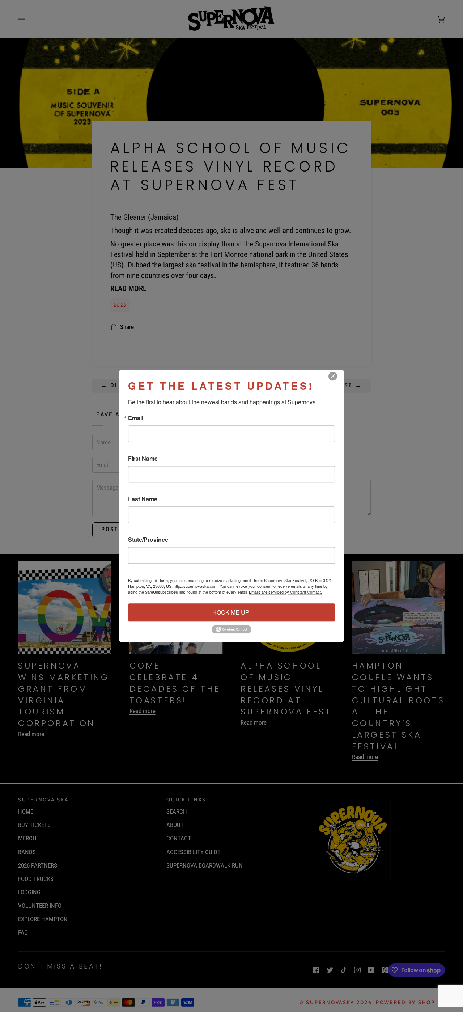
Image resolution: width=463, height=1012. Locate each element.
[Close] (337, 376)
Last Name (142, 499)
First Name (143, 458)
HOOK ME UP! (231, 612)
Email (135, 418)
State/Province (148, 540)
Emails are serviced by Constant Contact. (285, 592)
